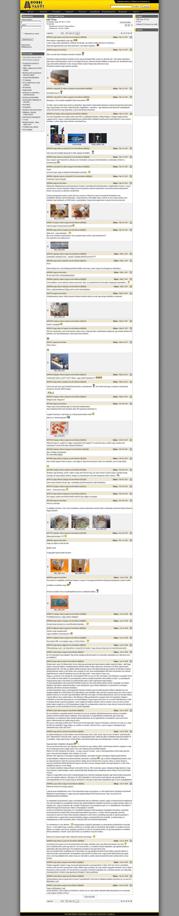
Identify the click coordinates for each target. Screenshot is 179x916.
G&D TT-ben (59, 16)
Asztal (61, 26)
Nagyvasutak (27, 90)
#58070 (82, 645)
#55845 (86, 157)
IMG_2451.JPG (80, 218)
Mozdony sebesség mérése (32, 110)
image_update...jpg (97, 144)
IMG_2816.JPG (101, 529)
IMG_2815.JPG (80, 529)
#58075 (80, 661)
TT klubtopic (27, 80)
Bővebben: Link (53, 881)
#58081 (80, 731)
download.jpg (76, 144)
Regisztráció (25, 45)
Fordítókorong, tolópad (30, 127)
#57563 (83, 440)
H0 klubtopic (27, 87)
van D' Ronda (60, 179)
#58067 (83, 621)
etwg (56, 22)
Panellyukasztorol (68, 275)
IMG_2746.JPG (59, 436)
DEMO (60, 455)
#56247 (83, 374)
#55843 (86, 148)
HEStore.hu (135, 1)
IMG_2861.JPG (59, 573)
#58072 (80, 652)
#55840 (83, 37)
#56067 (83, 230)
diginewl (56, 628)
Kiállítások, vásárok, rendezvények (29, 113)
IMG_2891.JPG (59, 610)
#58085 (80, 876)
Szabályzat (111, 914)
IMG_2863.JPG (80, 573)
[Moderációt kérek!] (129, 26)
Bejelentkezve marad (32, 33)
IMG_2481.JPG (59, 370)
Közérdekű (26, 104)
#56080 (83, 279)
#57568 (83, 470)
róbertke (71, 88)
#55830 (89, 88)
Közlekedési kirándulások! (31, 117)
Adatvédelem (82, 914)
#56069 (83, 254)
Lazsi (55, 784)
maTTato (66, 37)
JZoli (54, 652)
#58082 (81, 784)
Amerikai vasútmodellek (31, 97)
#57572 (83, 494)
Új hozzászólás (125, 22)
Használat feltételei (70, 914)
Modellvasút (53, 26)
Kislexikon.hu (145, 1)
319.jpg (57, 144)
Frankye (56, 222)
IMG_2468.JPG (59, 317)
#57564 (85, 449)
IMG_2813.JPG (59, 529)
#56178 (83, 321)
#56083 (83, 286)
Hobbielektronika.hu (123, 1)
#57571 (83, 486)
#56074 (83, 261)
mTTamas (56, 114)
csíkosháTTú (57, 88)
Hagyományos (70, 26)
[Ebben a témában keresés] (126, 26)
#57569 (83, 479)
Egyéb (67, 28)
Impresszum (92, 914)
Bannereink (102, 914)
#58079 (80, 710)
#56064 (83, 222)
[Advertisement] (146, 74)
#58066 (83, 614)
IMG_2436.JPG (59, 84)
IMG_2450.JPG (59, 218)
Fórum (50, 16)
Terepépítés (27, 107)
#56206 (83, 328)
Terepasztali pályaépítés (31, 77)
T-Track (25, 119)
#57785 (83, 533)
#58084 (80, 862)
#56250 (83, 382)
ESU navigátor (27, 129)
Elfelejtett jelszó (26, 47)
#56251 (83, 397)
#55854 (86, 166)
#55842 (86, 97)
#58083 (81, 841)
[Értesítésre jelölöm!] (131, 26)
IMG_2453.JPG (59, 249)
